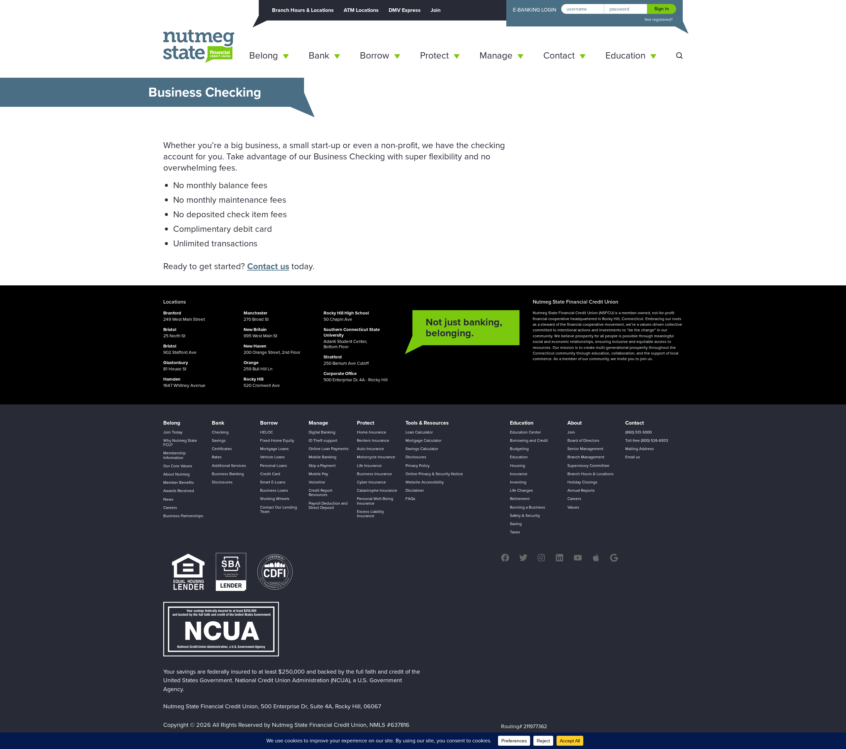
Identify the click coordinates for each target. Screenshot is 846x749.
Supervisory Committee (588, 466)
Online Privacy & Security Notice (434, 474)
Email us (632, 457)
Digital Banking (322, 432)
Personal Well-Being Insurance (375, 501)
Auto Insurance (370, 449)
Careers (170, 508)
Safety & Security (525, 516)
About (574, 423)
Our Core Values (177, 466)
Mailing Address (639, 449)
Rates (217, 457)
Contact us (268, 266)
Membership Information (174, 455)
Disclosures (222, 482)
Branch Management (585, 457)
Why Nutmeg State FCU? (180, 442)
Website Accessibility (424, 482)
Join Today (172, 432)
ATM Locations (361, 10)
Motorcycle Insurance (376, 457)
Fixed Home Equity (277, 440)
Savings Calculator (421, 449)
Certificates (222, 449)
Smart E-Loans (273, 482)
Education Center (525, 432)
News (168, 499)
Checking (220, 432)
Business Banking (228, 474)
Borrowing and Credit (529, 440)
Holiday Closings (582, 482)
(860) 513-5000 (638, 432)
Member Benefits (178, 482)
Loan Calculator (419, 432)
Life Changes (521, 490)
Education (625, 55)
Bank (319, 55)
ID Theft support (323, 440)
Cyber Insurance (371, 482)
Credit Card (270, 474)
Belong (263, 55)
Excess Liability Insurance (370, 514)
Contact (559, 55)
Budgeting (519, 449)
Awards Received (178, 491)
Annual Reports (581, 490)
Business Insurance (374, 474)
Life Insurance (369, 466)
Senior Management (585, 449)
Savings (219, 440)
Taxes (515, 532)
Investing (518, 482)
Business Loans (274, 490)
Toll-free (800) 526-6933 (646, 440)
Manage (496, 55)
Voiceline (317, 482)
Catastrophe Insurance (377, 490)
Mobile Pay (318, 474)
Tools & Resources (427, 423)
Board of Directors (583, 440)
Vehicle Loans (272, 457)
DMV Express (405, 10)
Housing (517, 466)
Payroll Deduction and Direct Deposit (328, 505)
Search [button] (679, 55)
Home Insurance (371, 432)
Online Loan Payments (329, 449)
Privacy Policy (417, 466)
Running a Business (527, 507)
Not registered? (659, 19)
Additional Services (229, 466)
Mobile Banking (322, 457)
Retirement (520, 499)
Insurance (518, 474)
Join (436, 10)
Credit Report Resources (320, 492)
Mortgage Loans (274, 449)
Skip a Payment (322, 466)
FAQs (410, 499)
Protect (434, 55)
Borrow (374, 55)
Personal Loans (273, 466)
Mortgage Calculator (423, 440)
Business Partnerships (183, 516)
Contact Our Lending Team (278, 509)
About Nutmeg (176, 474)
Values (573, 507)
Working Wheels (274, 499)
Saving (516, 524)
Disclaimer (414, 490)
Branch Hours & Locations (303, 10)
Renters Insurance (373, 440)
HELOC (266, 432)
